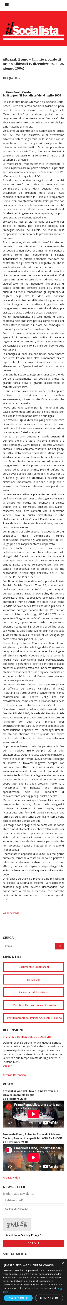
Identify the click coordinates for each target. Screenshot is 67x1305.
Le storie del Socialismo (33, 992)
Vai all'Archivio (11, 912)
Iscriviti (34, 1243)
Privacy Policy (30, 1235)
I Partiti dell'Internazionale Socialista (34, 1005)
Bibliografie (34, 979)
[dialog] (33, 1282)
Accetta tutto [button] (18, 1297)
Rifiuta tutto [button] (49, 1297)
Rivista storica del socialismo (27, 1037)
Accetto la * (23, 1235)
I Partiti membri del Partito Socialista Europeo (34, 1018)
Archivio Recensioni (14, 1075)
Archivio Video (11, 1177)
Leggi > (7, 1065)
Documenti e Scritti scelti (33, 967)
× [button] (63, 1263)
